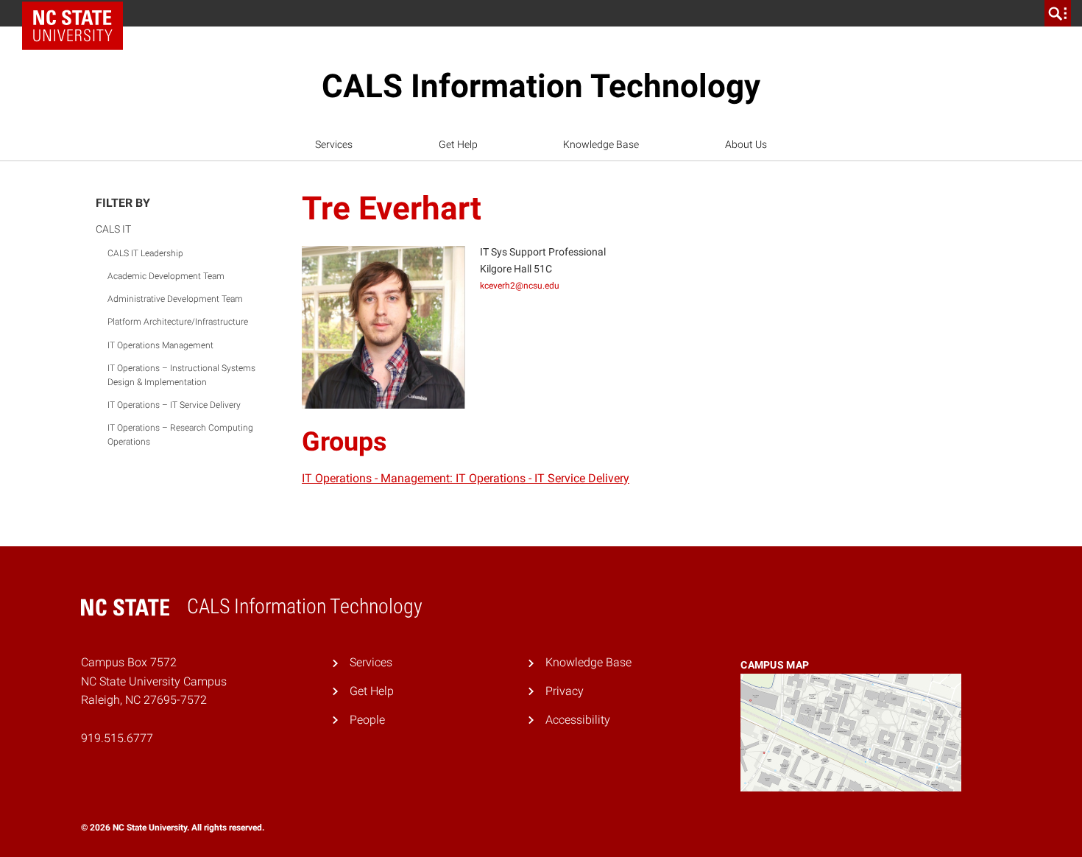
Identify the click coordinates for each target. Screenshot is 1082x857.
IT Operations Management (160, 345)
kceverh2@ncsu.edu (519, 286)
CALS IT (113, 229)
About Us (746, 144)
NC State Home (78, 13)
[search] (1057, 13)
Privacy (564, 691)
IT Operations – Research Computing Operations (180, 435)
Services (334, 144)
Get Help (458, 144)
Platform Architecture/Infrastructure (177, 322)
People (367, 720)
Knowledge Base (601, 144)
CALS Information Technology (541, 86)
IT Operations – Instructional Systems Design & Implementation (181, 375)
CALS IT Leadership (145, 253)
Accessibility (577, 720)
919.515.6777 (117, 738)
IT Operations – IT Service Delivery (174, 405)
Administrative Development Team (175, 299)
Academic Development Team (165, 276)
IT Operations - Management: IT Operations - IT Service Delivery (465, 478)
